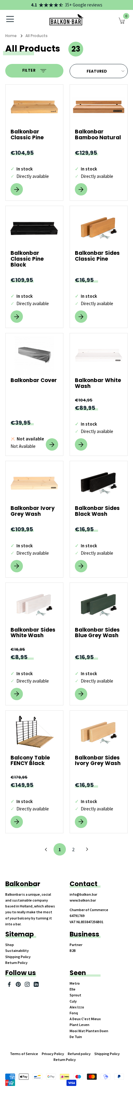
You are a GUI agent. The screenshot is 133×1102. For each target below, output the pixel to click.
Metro (75, 983)
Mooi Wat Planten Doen (89, 1030)
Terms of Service (24, 1053)
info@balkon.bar (83, 894)
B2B (73, 950)
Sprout (75, 995)
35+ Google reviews (83, 5)
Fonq (74, 1013)
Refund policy (79, 1053)
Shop (9, 944)
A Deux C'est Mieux (85, 1018)
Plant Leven (79, 1024)
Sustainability (17, 950)
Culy (73, 1001)
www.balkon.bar (83, 900)
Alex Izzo (77, 1007)
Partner (76, 944)
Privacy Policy (53, 1053)
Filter (29, 70)
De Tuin (76, 1036)
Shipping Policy (18, 956)
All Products (36, 35)
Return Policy (16, 962)
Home (11, 35)
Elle (72, 989)
